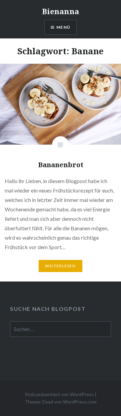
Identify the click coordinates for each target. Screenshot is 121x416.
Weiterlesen (60, 265)
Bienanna (60, 11)
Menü (63, 27)
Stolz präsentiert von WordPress (59, 394)
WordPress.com (79, 402)
